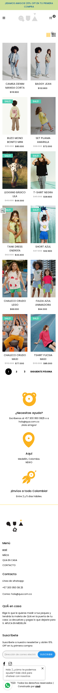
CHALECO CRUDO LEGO (15, 303)
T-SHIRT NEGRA (43, 192)
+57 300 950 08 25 (12, 587)
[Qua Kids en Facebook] (4, 664)
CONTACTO (9, 565)
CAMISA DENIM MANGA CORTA (15, 86)
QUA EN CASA (9, 560)
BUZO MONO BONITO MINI (15, 140)
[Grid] (48, 34)
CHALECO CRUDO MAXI (15, 357)
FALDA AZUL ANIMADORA (43, 303)
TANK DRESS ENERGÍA (15, 248)
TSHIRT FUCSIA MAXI (43, 357)
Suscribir (46, 654)
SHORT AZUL (43, 246)
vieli (37, 686)
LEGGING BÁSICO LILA (15, 194)
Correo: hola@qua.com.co (17, 594)
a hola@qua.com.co (34, 420)
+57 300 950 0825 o (36, 418)
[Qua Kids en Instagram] (10, 664)
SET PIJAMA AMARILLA (43, 140)
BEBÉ (4, 550)
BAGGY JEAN (43, 84)
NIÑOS (5, 555)
